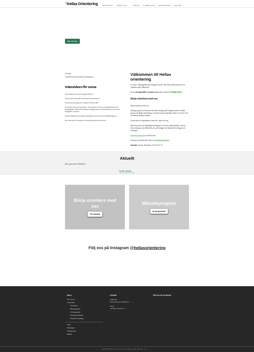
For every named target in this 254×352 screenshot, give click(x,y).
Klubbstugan (71, 328)
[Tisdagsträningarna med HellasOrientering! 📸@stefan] (159, 254)
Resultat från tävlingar (77, 318)
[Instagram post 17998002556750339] (31, 254)
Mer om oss (71, 299)
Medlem (69, 334)
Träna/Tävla (71, 302)
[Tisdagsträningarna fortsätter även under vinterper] (223, 259)
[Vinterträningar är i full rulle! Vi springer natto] (31, 274)
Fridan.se (149, 349)
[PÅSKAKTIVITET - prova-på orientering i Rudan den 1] (223, 274)
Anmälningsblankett (162, 140)
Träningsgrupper (75, 312)
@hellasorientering (147, 248)
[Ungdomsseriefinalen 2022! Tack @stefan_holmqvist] (95, 271)
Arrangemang (71, 331)
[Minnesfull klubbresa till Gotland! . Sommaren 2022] (159, 275)
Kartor (69, 324)
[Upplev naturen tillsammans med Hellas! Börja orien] (95, 258)
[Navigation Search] (186, 2)
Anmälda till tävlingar (76, 315)
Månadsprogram (75, 309)
